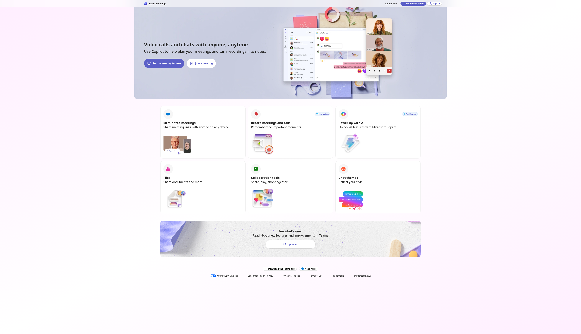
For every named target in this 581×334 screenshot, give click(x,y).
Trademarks (338, 275)
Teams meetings (157, 3)
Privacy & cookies (291, 275)
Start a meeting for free (167, 63)
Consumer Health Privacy (260, 275)
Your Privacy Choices (227, 275)
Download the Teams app (281, 268)
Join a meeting (204, 63)
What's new (391, 3)
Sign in (436, 3)
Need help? (310, 268)
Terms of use (316, 275)
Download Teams (415, 3)
